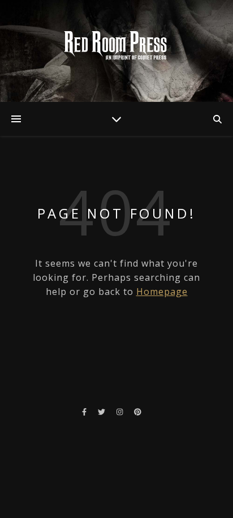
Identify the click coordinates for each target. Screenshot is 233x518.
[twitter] (102, 411)
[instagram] (120, 411)
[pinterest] (137, 411)
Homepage (162, 291)
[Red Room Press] (116, 45)
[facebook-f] (85, 411)
